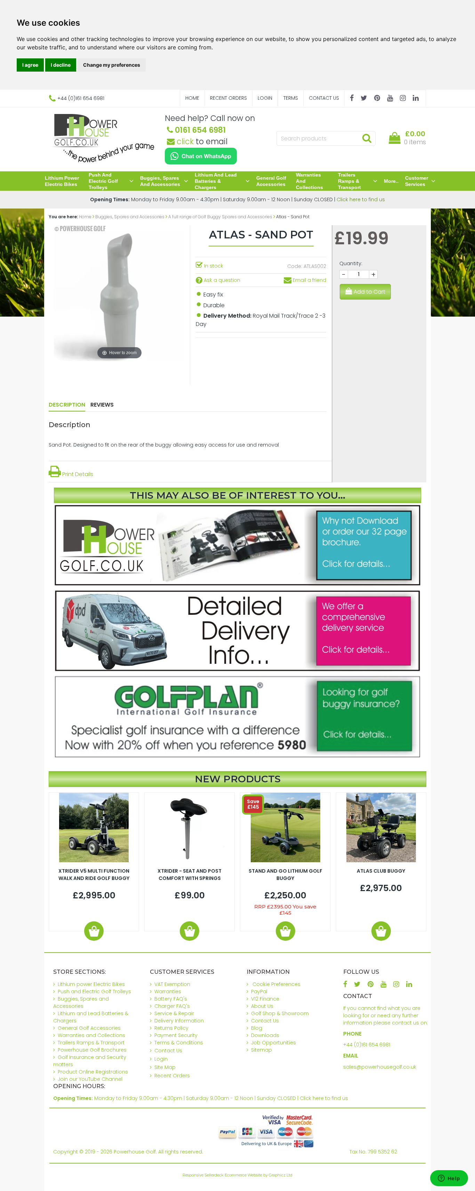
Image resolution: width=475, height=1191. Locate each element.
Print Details (77, 474)
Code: (294, 266)
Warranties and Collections (309, 181)
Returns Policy (171, 1028)
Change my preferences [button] (111, 65)
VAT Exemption (172, 984)
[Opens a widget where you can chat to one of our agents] (449, 1179)
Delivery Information (179, 1020)
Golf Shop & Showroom (280, 1013)
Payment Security (176, 1035)
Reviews (102, 405)
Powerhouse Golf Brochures (92, 1049)
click (184, 141)
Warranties (167, 991)
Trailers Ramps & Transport (349, 181)
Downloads (265, 1035)
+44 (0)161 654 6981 (366, 1044)
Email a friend (308, 280)
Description (67, 405)
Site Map (165, 1067)
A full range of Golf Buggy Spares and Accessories (220, 217)
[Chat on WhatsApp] (201, 156)
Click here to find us (361, 199)
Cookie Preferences (276, 984)
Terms (290, 98)
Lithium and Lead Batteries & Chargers (216, 181)
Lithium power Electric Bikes (62, 181)
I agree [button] (30, 65)
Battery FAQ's (170, 998)
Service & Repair (174, 1013)
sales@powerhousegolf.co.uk (379, 1066)
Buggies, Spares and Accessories (160, 181)
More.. (391, 181)
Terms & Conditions (178, 1042)
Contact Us (324, 98)
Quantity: (350, 263)
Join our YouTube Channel (90, 1079)
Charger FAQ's (172, 1006)
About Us (262, 1006)
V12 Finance (265, 998)
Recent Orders (228, 98)
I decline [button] (61, 65)
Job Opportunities (273, 1042)
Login (265, 98)
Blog (256, 1028)
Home (192, 98)
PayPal (259, 991)
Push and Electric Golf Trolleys (103, 181)
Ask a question (221, 280)
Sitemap (261, 1049)
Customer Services (416, 181)
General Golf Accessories (271, 181)
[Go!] (366, 138)
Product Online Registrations (93, 1071)
